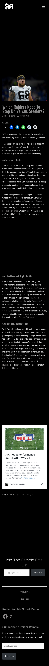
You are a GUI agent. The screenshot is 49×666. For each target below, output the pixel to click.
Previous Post (24, 592)
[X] (11, 616)
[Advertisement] (24, 40)
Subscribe (38, 572)
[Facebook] (5, 616)
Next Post (24, 599)
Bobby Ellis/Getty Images (23, 494)
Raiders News (9, 116)
